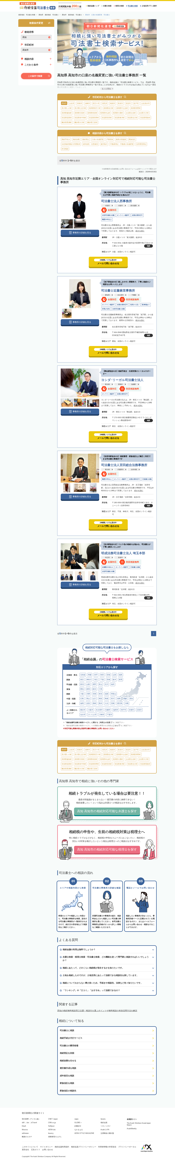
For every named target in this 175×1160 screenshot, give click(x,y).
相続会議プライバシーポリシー (83, 1147)
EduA (24, 1126)
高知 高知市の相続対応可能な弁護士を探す (107, 811)
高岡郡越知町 (67, 113)
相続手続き (66, 139)
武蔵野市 (120, 469)
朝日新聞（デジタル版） (31, 1119)
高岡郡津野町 (136, 108)
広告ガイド (35, 1150)
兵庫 (88, 694)
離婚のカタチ (27, 1137)
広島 (82, 698)
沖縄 (126, 703)
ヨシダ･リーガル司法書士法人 (122, 380)
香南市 (79, 103)
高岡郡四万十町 (95, 108)
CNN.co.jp (52, 1123)
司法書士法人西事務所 (116, 201)
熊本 (100, 703)
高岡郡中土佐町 (122, 108)
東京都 (107, 384)
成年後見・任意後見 (90, 144)
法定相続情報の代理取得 (71, 144)
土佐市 (71, 103)
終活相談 (65, 149)
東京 (82, 679)
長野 (94, 684)
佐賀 (88, 703)
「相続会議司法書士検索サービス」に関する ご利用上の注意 (87, 722)
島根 (106, 698)
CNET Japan (53, 1119)
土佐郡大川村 (144, 113)
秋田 (102, 675)
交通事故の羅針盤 (107, 1133)
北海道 (82, 675)
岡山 (88, 698)
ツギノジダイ (106, 1126)
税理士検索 (119, 6)
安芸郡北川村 (132, 118)
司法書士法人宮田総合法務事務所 (124, 465)
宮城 (108, 675)
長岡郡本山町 (105, 113)
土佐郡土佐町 (131, 113)
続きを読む (140, 231)
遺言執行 (104, 144)
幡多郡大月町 (80, 122)
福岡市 (115, 710)
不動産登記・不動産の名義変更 (121, 144)
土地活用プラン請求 (149, 6)
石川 (106, 684)
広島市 (139, 710)
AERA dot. (52, 1130)
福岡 (82, 703)
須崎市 (87, 103)
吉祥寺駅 (134, 469)
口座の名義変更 (98, 139)
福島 (120, 675)
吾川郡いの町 (67, 108)
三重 (100, 689)
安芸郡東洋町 (120, 118)
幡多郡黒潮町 (67, 122)
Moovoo (25, 1130)
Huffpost (51, 1126)
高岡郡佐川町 (109, 108)
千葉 (102, 679)
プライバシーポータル (127, 1147)
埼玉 (96, 679)
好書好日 (77, 1126)
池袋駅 (133, 384)
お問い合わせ (47, 1150)
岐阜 (94, 689)
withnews (25, 1133)
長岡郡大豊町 (118, 113)
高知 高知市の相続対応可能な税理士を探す (107, 849)
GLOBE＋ (78, 1123)
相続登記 (85, 139)
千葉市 (109, 715)
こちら (115, 725)
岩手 (96, 675)
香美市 (120, 103)
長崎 (94, 703)
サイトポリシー (46, 1147)
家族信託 (132, 139)
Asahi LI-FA (105, 1130)
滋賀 (106, 694)
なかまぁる (78, 1130)
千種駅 (134, 295)
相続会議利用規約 (62, 1147)
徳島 (119, 698)
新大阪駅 (134, 205)
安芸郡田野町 (94, 118)
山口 (94, 698)
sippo (76, 1119)
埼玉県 (107, 557)
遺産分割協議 (121, 139)
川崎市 (101, 715)
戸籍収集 (109, 139)
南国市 (112, 103)
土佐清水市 (145, 103)
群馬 (120, 679)
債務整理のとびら (54, 1137)
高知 (131, 698)
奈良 (100, 694)
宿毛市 (104, 103)
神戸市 (123, 710)
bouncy (51, 1133)
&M (23, 1123)
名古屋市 (120, 295)
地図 (148, 246)
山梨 (88, 684)
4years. (103, 1119)
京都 (94, 694)
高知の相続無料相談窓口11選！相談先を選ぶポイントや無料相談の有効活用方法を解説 (97, 1011)
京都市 (131, 710)
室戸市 (135, 103)
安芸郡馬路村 (145, 118)
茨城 (108, 679)
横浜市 (82, 710)
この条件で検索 (35, 76)
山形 (114, 675)
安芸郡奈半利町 (80, 118)
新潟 (82, 684)
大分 (106, 703)
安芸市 (128, 103)
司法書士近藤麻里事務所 (118, 290)
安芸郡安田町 (107, 118)
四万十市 (96, 103)
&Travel (34, 1123)
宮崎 (112, 703)
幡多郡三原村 (92, 122)
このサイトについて (30, 1147)
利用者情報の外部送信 (107, 1147)
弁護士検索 (107, 6)
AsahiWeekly (132, 1129)
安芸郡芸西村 (67, 118)
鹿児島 (119, 703)
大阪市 (120, 205)
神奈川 (88, 679)
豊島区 (120, 384)
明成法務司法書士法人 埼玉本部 (123, 553)
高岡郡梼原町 (92, 113)
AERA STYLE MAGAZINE (84, 1133)
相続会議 (104, 1123)
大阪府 (107, 205)
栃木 (114, 679)
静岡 (88, 689)
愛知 (82, 689)
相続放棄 (76, 139)
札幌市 (107, 710)
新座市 (120, 557)
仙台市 (82, 715)
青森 (89, 675)
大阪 (82, 694)
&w (28, 1123)
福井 (112, 684)
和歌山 (113, 694)
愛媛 (125, 698)
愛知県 (107, 295)
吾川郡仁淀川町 (80, 108)
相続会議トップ (93, 6)
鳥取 (100, 698)
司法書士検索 (133, 6)
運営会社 (25, 1150)
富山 (100, 684)
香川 (112, 698)
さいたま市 (92, 715)
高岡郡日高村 (80, 113)
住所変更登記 (141, 144)
